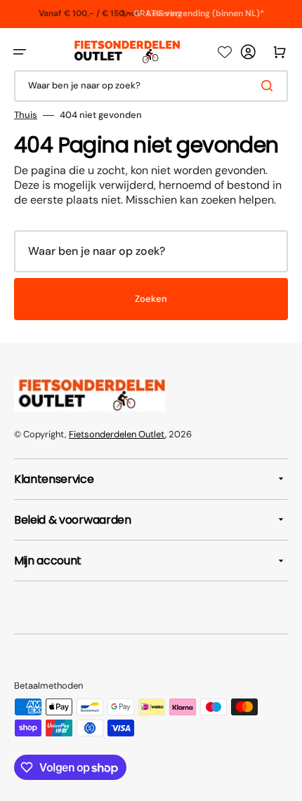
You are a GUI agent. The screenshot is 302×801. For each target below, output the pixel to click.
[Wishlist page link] (225, 52)
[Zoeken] (269, 85)
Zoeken (151, 299)
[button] (19, 52)
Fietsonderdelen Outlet (117, 434)
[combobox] (151, 86)
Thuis (25, 115)
